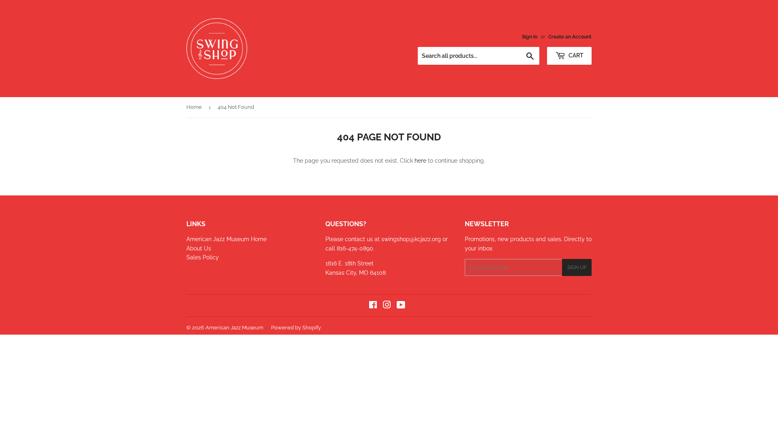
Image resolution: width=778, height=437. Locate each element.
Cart (575, 55)
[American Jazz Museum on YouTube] (401, 306)
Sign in (529, 37)
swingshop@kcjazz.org (411, 239)
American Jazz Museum (234, 328)
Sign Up (576, 267)
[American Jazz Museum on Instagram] (387, 306)
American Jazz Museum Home (226, 239)
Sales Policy (202, 257)
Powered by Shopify (296, 328)
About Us (198, 248)
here (420, 160)
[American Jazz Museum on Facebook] (373, 306)
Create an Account (570, 37)
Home (194, 107)
